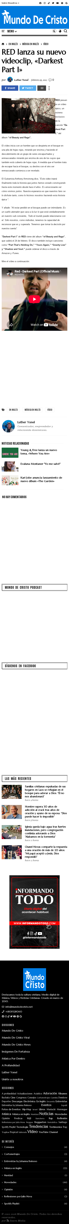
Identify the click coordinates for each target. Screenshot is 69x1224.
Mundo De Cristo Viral (16, 1037)
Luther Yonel (9, 1072)
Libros (42, 1109)
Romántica (52, 1122)
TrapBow (5, 1132)
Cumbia (54, 1098)
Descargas (17, 1101)
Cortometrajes (43, 1098)
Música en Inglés (30, 43)
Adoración (50, 1093)
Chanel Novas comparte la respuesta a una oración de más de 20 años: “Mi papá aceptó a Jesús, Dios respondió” (46, 851)
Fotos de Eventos (11, 1109)
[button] (10, 3)
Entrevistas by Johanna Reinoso (17, 1105)
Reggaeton (40, 1122)
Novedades (61, 1114)
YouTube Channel (48, 1132)
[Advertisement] (34, 368)
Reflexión (62, 1118)
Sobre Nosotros (9, 3)
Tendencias (38, 1126)
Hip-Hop (26, 1109)
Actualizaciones (24, 1094)
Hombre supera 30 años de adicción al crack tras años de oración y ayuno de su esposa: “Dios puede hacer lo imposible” (46, 811)
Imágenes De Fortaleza (16, 1051)
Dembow (62, 1098)
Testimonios (55, 1127)
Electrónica (29, 1101)
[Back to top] (60, 1216)
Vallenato (22, 1132)
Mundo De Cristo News (16, 1044)
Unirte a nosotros (12, 1079)
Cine (13, 1097)
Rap (51, 1118)
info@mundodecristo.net (19, 1006)
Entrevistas (61, 1101)
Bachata (6, 1098)
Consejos (31, 1098)
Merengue (62, 1109)
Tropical (14, 1132)
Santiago (63, 1122)
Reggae (29, 1122)
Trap (65, 1127)
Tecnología (22, 1127)
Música (6, 1114)
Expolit (64, 1105)
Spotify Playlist (9, 1127)
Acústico (38, 1094)
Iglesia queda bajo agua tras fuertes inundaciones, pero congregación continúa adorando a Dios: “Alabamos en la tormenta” (45, 831)
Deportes (6, 1101)
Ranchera (40, 1118)
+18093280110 (13, 1011)
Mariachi (51, 1109)
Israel (35, 1109)
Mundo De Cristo (12, 1030)
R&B (29, 1118)
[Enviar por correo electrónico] (41, 88)
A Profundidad (11, 1065)
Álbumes (62, 1093)
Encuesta (51, 1102)
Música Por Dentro (13, 1058)
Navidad (35, 1114)
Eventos (46, 1105)
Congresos (21, 1098)
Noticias (46, 1113)
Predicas (18, 1118)
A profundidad (9, 1094)
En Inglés (13, 43)
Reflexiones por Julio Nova (13, 1122)
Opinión (6, 1118)
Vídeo (45, 43)
